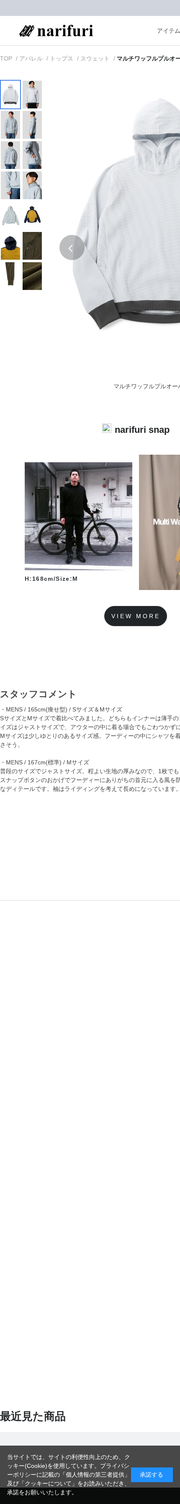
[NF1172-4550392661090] (10, 94)
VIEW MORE (135, 616)
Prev (72, 247)
